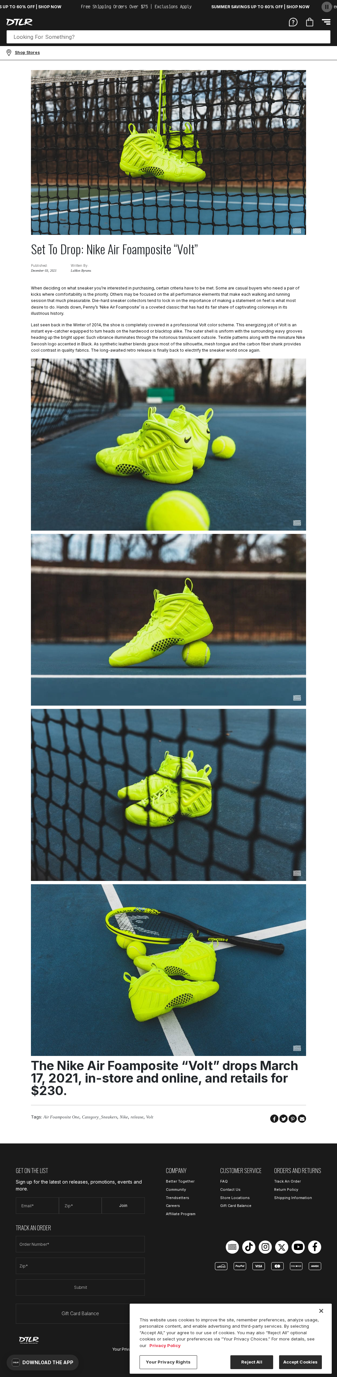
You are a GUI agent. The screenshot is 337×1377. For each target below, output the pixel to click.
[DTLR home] (19, 22)
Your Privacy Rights (168, 1361)
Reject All (251, 1361)
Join (123, 1205)
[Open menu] (326, 22)
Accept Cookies (300, 1361)
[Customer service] (293, 22)
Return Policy (286, 1189)
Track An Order (287, 1181)
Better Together (180, 1181)
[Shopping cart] (309, 22)
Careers (173, 1205)
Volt (149, 1116)
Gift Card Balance (80, 1313)
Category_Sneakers (99, 1116)
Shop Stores (27, 52)
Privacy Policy (165, 1345)
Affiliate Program (180, 1214)
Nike (124, 1116)
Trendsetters (177, 1197)
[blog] (232, 1247)
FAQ (224, 1181)
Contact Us (230, 1189)
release (137, 1116)
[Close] (321, 1311)
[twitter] (281, 1247)
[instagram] (265, 1247)
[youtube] (298, 1247)
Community (176, 1189)
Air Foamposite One (61, 1116)
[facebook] (314, 1247)
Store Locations (235, 1197)
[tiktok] (248, 1247)
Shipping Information (293, 1197)
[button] (43, 1362)
